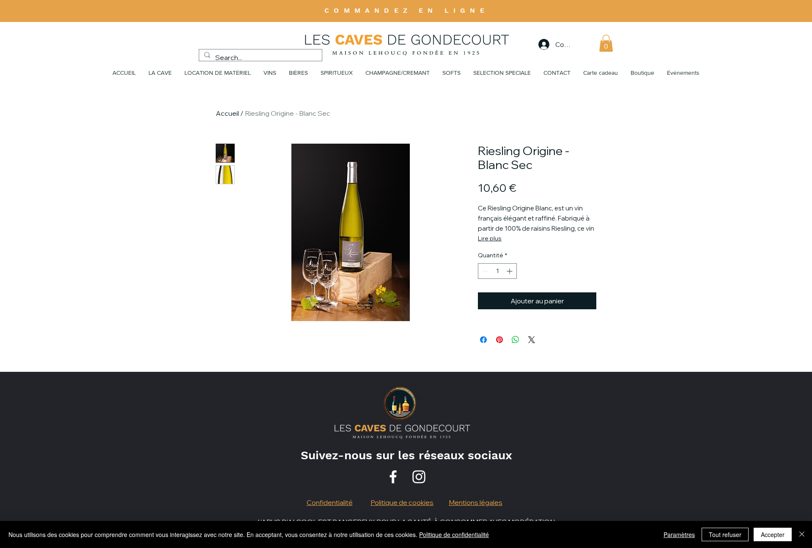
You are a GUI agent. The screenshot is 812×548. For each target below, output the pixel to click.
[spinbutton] (497, 271)
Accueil (227, 113)
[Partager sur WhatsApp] (515, 340)
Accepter (773, 534)
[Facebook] (393, 476)
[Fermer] (802, 534)
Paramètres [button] (679, 534)
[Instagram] (419, 476)
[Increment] (510, 271)
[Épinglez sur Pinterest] (499, 340)
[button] (606, 43)
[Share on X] (532, 340)
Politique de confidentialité (454, 534)
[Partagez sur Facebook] (483, 340)
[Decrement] (484, 271)
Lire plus (490, 238)
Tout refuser (725, 534)
